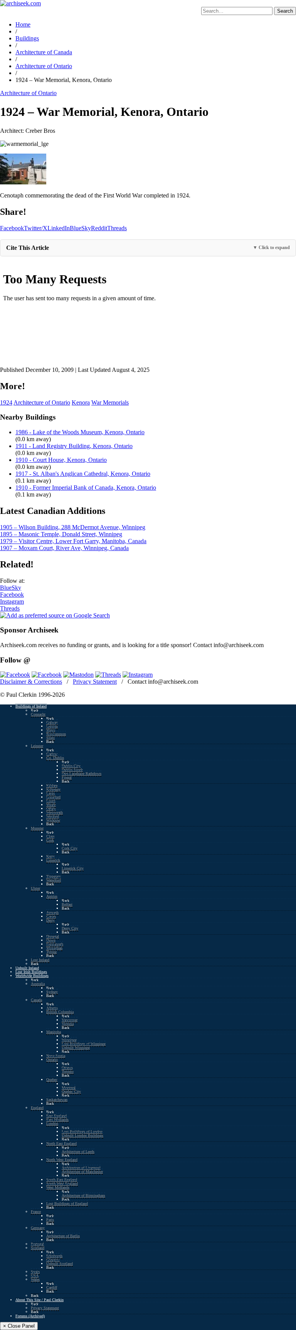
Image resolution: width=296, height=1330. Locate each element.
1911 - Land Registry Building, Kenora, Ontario (74, 446)
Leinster (37, 746)
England (37, 1108)
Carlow (51, 754)
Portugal (37, 1244)
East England (56, 1116)
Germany (38, 1228)
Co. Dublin (55, 758)
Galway (52, 722)
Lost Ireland (40, 960)
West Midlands (57, 1187)
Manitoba (53, 1032)
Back (35, 710)
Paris (50, 1220)
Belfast (67, 904)
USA (35, 1275)
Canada (36, 1000)
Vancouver (69, 1020)
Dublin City (71, 766)
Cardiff (51, 1287)
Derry (50, 920)
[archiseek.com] (20, 3)
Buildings (27, 38)
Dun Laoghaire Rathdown (81, 773)
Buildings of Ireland (31, 706)
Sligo (50, 738)
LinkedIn (58, 228)
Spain (35, 1272)
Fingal (67, 777)
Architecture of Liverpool (81, 1168)
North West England (61, 1160)
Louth (51, 801)
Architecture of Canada (43, 52)
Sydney (52, 992)
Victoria (68, 1024)
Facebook (12, 228)
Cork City (69, 848)
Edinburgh (54, 1256)
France (36, 1212)
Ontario (52, 1059)
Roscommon (56, 734)
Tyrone (51, 952)
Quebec (51, 1079)
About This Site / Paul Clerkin (39, 1300)
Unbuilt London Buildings (82, 1135)
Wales (35, 1279)
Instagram (12, 601)
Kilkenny (53, 789)
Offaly (51, 808)
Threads (117, 228)
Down (51, 940)
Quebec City (71, 1091)
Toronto (68, 1071)
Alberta (51, 1008)
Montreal (69, 1088)
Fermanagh (54, 944)
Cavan (51, 916)
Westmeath (54, 812)
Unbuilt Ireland (27, 968)
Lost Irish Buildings (31, 972)
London (52, 1123)
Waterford (53, 880)
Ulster (35, 888)
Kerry (50, 856)
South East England (61, 1180)
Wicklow (53, 820)
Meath (51, 805)
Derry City (70, 928)
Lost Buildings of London (82, 1131)
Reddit (99, 228)
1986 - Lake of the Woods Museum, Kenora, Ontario (80, 432)
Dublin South (72, 770)
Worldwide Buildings (32, 976)
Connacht (38, 714)
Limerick (53, 860)
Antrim (51, 896)
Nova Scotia (55, 1056)
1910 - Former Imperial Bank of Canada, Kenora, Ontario (85, 487)
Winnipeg (69, 1040)
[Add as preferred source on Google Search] (55, 615)
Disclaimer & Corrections (31, 681)
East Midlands (57, 1120)
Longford (53, 797)
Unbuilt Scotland (59, 1263)
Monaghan (54, 948)
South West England (62, 1183)
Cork (50, 840)
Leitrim (52, 726)
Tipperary (53, 876)
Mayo (50, 730)
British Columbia (60, 1012)
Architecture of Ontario (43, 66)
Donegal (52, 936)
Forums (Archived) (30, 1316)
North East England (61, 1143)
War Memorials (110, 402)
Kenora (81, 402)
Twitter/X (35, 228)
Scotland (37, 1248)
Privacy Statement (95, 681)
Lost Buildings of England (67, 1203)
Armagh (52, 912)
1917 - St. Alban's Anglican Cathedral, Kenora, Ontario (82, 473)
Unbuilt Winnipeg (76, 1048)
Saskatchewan (56, 1099)
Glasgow (53, 1260)
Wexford (52, 816)
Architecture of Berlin (63, 1236)
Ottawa (67, 1068)
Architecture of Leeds (78, 1151)
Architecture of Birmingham (83, 1195)
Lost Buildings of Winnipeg (84, 1044)
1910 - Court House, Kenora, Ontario (61, 460)
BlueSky (80, 228)
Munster (37, 828)
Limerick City (73, 868)
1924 (6, 402)
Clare (50, 836)
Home (22, 24)
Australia (38, 984)
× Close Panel (19, 1326)
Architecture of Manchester (82, 1171)
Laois (50, 793)
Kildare (51, 785)
